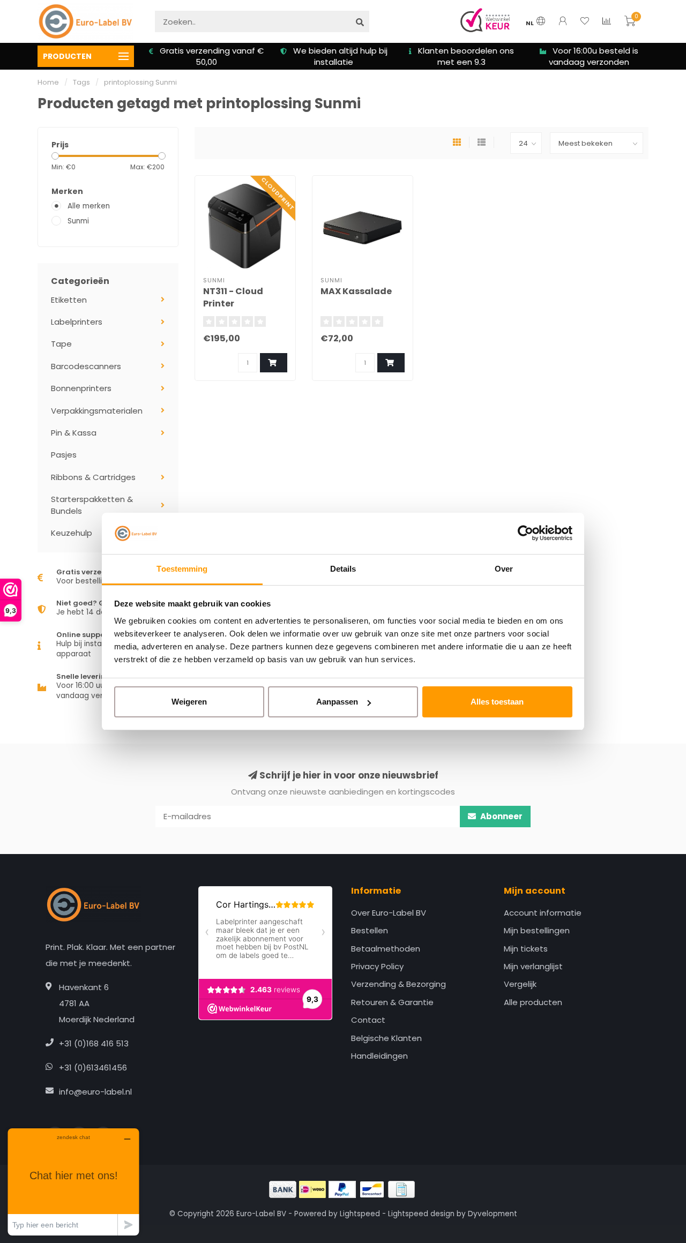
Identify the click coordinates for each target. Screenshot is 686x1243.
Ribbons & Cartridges (93, 477)
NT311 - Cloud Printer (233, 297)
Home (48, 82)
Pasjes (64, 454)
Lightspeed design (421, 1214)
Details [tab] (343, 568)
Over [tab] (504, 568)
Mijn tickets (526, 948)
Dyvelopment (492, 1214)
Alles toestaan (497, 701)
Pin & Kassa (73, 432)
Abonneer (501, 816)
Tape (61, 343)
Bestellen (369, 930)
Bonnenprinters (81, 388)
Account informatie (542, 912)
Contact (368, 1019)
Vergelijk (520, 984)
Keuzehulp (71, 532)
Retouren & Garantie (392, 1002)
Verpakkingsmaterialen (97, 410)
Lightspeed (360, 1214)
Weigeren (189, 701)
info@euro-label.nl (95, 1091)
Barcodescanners (86, 366)
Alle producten (533, 1002)
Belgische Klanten (386, 1038)
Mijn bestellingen (537, 930)
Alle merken (89, 206)
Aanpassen (337, 701)
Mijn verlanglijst (533, 966)
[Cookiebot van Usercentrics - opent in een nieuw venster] (525, 534)
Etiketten (69, 299)
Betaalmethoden (385, 948)
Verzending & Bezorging (398, 984)
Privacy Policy (377, 966)
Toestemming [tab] (181, 568)
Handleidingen (379, 1055)
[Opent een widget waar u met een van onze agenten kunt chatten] (73, 1181)
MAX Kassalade (356, 291)
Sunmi (78, 221)
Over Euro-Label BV (388, 912)
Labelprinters (76, 321)
